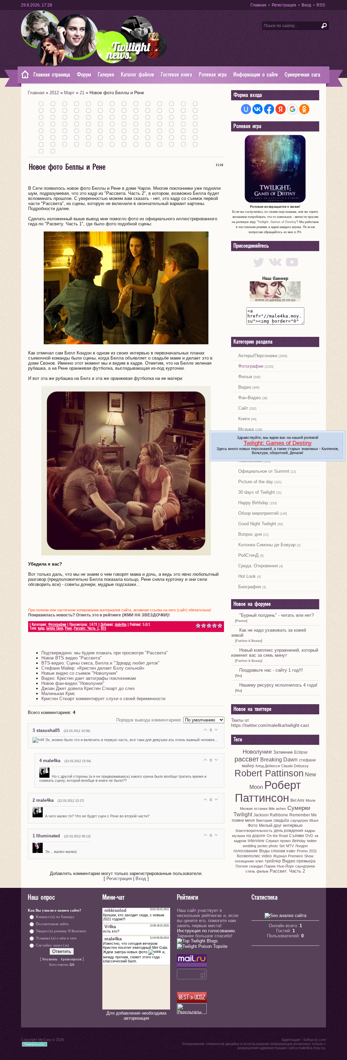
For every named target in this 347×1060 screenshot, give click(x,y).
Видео (244, 387)
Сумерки (298, 807)
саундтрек (299, 820)
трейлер (273, 861)
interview (256, 840)
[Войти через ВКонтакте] (257, 109)
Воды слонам (272, 851)
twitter (312, 841)
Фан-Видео (249, 397)
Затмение (283, 752)
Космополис (248, 856)
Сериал (272, 841)
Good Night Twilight (257, 523)
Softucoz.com (314, 1040)
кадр (41, 628)
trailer (290, 851)
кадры (310, 831)
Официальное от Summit (263, 471)
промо (285, 841)
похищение (244, 861)
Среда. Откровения (258, 565)
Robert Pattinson (269, 773)
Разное (241, 621)
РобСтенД (248, 555)
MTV (290, 846)
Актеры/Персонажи (257, 355)
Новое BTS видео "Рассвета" (71, 657)
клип (259, 861)
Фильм (245, 376)
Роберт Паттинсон (268, 791)
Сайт (243, 408)
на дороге (255, 835)
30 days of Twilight (256, 492)
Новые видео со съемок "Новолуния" (79, 673)
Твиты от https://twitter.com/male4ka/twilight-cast (270, 723)
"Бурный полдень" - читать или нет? (276, 615)
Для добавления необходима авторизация (136, 1016)
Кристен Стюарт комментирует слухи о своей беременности (103, 698)
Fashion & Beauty (248, 641)
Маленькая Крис (58, 693)
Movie (310, 800)
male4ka (120, 625)
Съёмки (296, 835)
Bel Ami (297, 800)
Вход (306, 5)
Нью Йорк (285, 866)
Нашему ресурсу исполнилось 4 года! (278, 685)
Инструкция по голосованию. (206, 930)
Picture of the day (255, 481)
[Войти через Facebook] (269, 109)
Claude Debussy (295, 766)
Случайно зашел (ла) (52, 945)
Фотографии (57, 625)
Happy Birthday (253, 502)
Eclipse (301, 752)
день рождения (288, 830)
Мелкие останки (253, 809)
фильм (262, 871)
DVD (309, 836)
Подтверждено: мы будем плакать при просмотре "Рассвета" (104, 652)
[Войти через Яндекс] (280, 109)
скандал (256, 866)
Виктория (264, 820)
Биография (249, 586)
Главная (258, 5)
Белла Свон (54, 628)
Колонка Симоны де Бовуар (266, 544)
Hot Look (247, 576)
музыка (238, 836)
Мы (238, 675)
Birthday (299, 841)
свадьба (281, 820)
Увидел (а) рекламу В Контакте (61, 931)
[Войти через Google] (292, 109)
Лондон (301, 846)
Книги (244, 418)
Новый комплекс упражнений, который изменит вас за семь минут (274, 653)
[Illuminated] (39, 852)
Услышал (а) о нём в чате (56, 938)
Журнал (280, 856)
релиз (262, 846)
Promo (302, 851)
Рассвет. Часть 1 (86, 628)
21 (82, 92)
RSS (321, 5)
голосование (245, 851)
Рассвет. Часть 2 (287, 871)
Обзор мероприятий (258, 513)
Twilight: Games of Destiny (277, 222)
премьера (306, 861)
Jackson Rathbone (270, 815)
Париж (269, 866)
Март (69, 92)
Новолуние (257, 751)
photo (273, 846)
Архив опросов (71, 959)
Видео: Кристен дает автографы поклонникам (88, 678)
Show (308, 856)
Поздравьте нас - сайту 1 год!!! (271, 670)
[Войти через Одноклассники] (304, 109)
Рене (68, 628)
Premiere (295, 856)
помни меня (243, 820)
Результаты (49, 959)
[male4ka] (45, 776)
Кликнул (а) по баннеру (55, 916)
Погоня (242, 866)
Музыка (246, 429)
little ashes (277, 809)
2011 (313, 851)
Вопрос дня (250, 534)
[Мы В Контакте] (275, 268)
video (267, 856)
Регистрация (284, 5)
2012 (54, 92)
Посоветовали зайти (52, 923)
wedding (249, 846)
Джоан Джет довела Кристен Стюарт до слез (88, 688)
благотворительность (254, 831)
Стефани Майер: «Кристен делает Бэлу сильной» (92, 668)
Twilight (242, 814)
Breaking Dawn (279, 759)
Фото (253, 825)
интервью (293, 825)
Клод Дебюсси (268, 766)
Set (282, 846)
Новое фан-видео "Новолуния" (72, 683)
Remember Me (303, 815)
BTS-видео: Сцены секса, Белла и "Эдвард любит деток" (100, 663)
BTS (103, 628)
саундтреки (305, 866)
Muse (314, 820)
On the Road (277, 836)
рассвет (246, 759)
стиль (250, 871)
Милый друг (270, 825)
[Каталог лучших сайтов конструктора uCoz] (192, 1000)
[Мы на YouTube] (292, 268)
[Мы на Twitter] (258, 268)
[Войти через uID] (246, 109)
